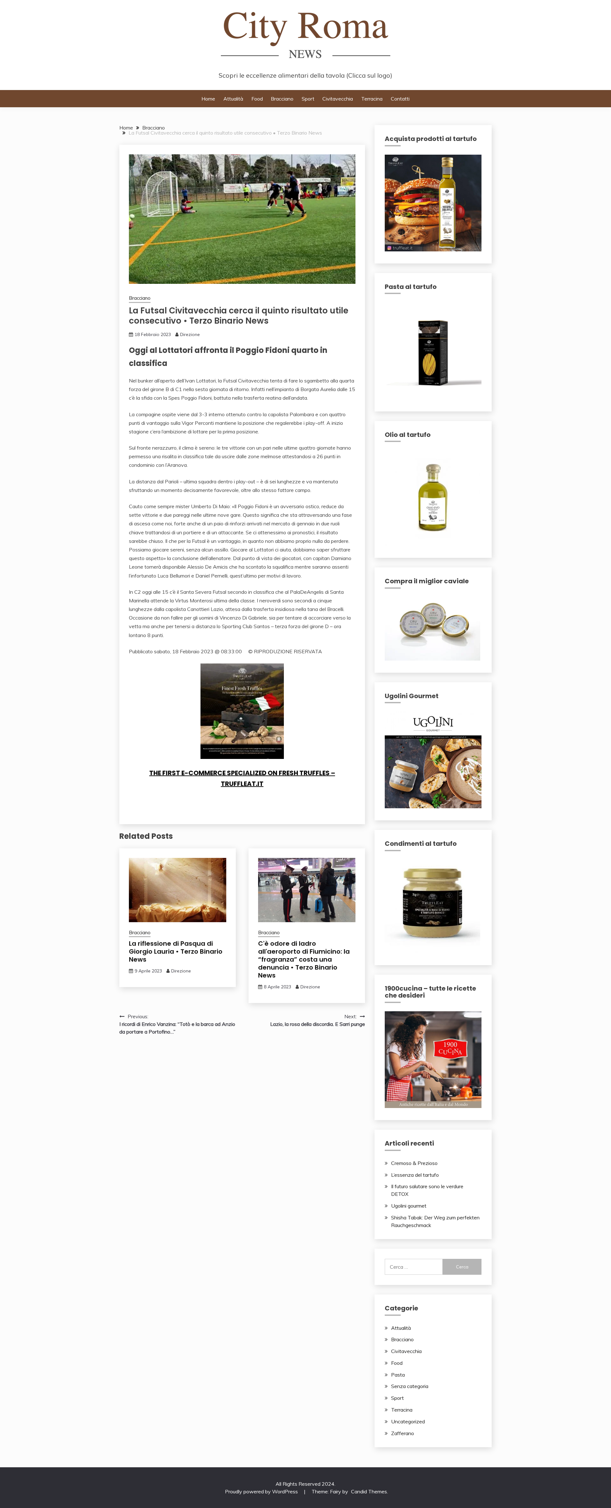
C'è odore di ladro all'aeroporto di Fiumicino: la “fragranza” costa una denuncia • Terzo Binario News (304, 959)
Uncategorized (408, 1421)
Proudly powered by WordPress (262, 1491)
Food (257, 98)
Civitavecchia (337, 98)
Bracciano (282, 98)
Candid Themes (369, 1491)
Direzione (190, 334)
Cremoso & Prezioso (414, 1163)
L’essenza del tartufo (415, 1175)
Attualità (233, 98)
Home (208, 98)
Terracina (372, 98)
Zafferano (402, 1433)
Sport (308, 98)
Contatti (400, 98)
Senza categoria (409, 1386)
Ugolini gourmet (408, 1206)
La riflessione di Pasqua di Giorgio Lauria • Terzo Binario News (175, 951)
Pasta (398, 1374)
